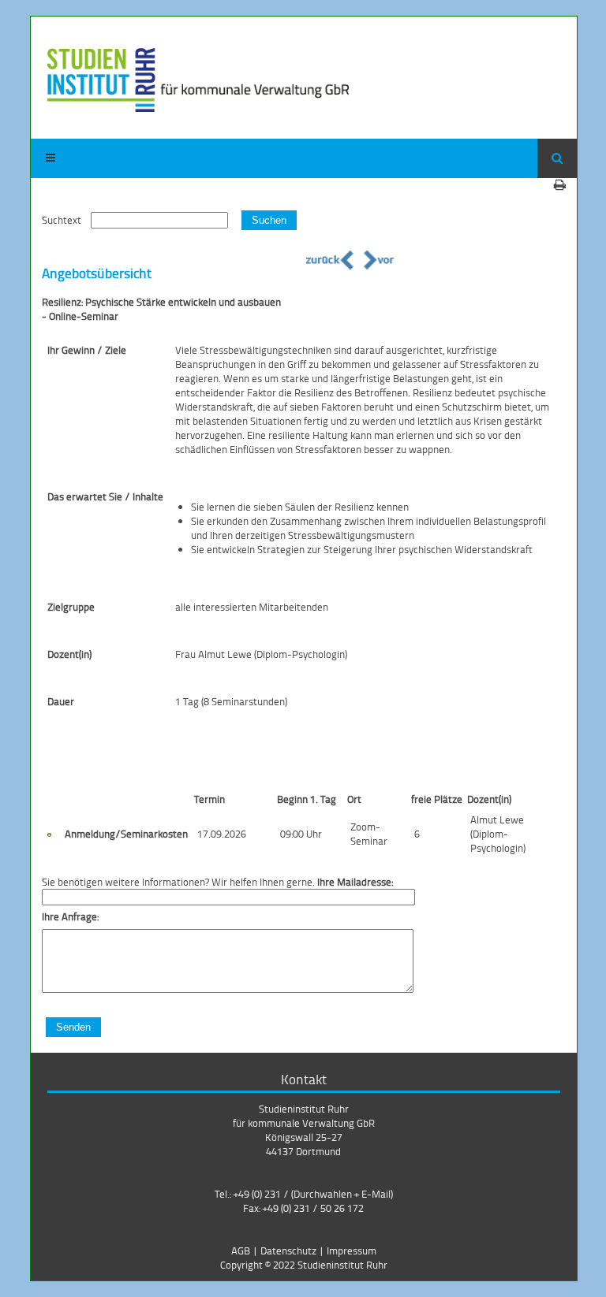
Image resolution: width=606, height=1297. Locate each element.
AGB (240, 1250)
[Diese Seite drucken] (560, 184)
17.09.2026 (221, 834)
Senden (73, 1027)
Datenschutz (288, 1250)
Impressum (351, 1250)
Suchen (269, 220)
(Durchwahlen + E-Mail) (342, 1194)
